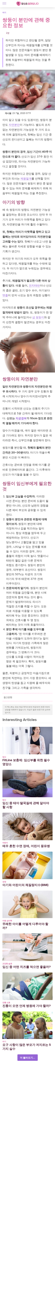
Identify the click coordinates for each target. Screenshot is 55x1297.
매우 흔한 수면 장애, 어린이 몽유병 (26, 846)
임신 (4, 757)
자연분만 (14, 124)
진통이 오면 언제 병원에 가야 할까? (26, 1006)
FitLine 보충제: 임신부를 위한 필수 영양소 (26, 762)
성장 (4, 882)
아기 (4, 12)
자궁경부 (21, 418)
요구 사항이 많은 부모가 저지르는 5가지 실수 (26, 1047)
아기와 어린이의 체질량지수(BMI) (25, 885)
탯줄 (5, 295)
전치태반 (34, 285)
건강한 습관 (7, 963)
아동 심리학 (7, 920)
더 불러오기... (27, 1057)
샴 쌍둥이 (38, 317)
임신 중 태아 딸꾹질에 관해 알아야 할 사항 (25, 805)
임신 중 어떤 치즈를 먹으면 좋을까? (26, 967)
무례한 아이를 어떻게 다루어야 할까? (25, 926)
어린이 (5, 843)
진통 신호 (6, 1002)
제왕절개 (25, 178)
